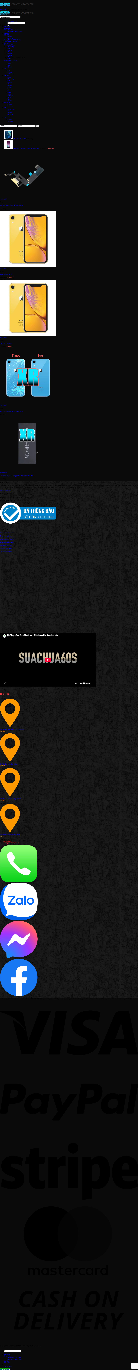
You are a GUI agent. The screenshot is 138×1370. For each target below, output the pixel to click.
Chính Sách (7, 1356)
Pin (5, 107)
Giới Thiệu (7, 35)
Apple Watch (11, 45)
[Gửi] (8, 25)
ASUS (9, 77)
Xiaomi (10, 67)
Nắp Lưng (7, 102)
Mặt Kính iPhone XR (6, 344)
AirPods (6, 28)
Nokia (9, 58)
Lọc (37, 126)
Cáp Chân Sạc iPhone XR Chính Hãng (11, 205)
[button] (4, 45)
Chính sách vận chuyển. (7, 539)
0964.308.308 (7, 841)
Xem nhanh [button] (3, 199)
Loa (5, 69)
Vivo (9, 65)
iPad (9, 35)
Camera (6, 33)
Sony (9, 63)
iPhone (10, 36)
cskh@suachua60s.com (11, 843)
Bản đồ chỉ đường (5, 490)
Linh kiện (6, 43)
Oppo (9, 60)
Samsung (10, 31)
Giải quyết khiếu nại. (6, 551)
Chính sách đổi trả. (5, 536)
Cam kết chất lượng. (6, 548)
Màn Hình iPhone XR (6, 274)
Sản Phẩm (7, 26)
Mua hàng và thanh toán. (7, 542)
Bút (5, 30)
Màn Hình (6, 75)
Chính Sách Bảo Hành (14, 30)
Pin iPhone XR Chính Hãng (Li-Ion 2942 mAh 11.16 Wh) (16, 476)
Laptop (10, 55)
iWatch (10, 87)
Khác (5, 42)
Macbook (10, 57)
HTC (9, 80)
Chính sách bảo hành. (6, 533)
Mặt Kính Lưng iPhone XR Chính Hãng (11, 411)
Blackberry (11, 47)
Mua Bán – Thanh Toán (15, 31)
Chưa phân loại (8, 40)
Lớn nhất (10, 22)
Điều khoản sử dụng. (6, 545)
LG (8, 90)
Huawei (10, 82)
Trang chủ (3, 9)
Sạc (5, 118)
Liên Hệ (6, 1361)
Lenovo (10, 89)
